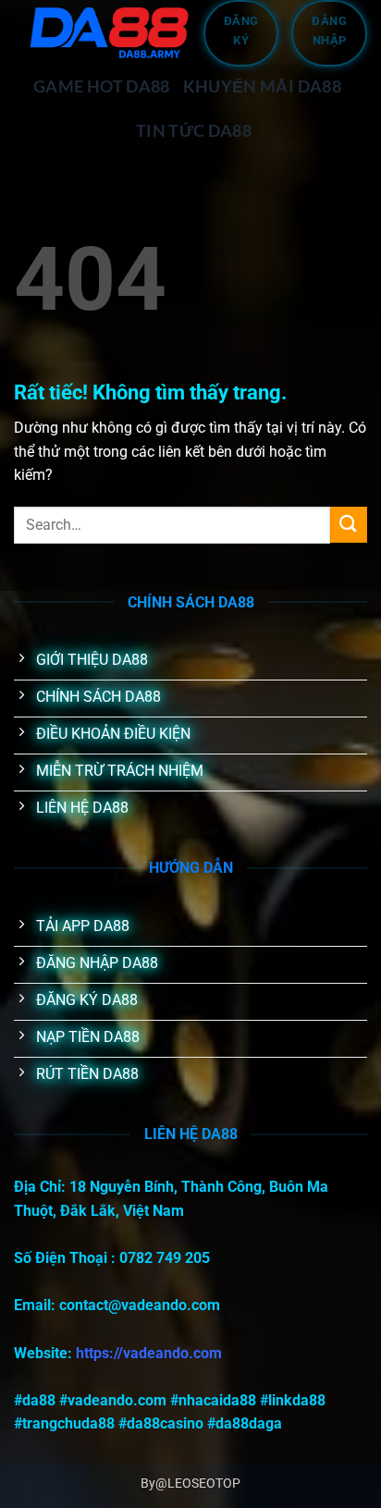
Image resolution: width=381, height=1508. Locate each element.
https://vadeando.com (149, 1353)
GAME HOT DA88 (101, 86)
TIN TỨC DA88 (194, 131)
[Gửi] (348, 525)
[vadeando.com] (109, 32)
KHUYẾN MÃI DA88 (262, 86)
